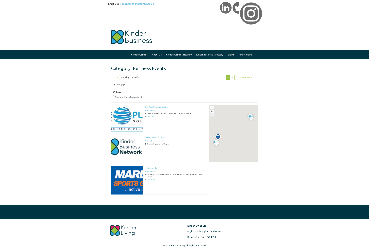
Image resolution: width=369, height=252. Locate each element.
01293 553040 (151, 116)
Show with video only (129, 97)
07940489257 (151, 180)
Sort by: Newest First (243, 77)
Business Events (150, 110)
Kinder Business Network (155, 137)
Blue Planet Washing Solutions (157, 107)
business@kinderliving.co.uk (138, 3)
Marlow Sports (151, 168)
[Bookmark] (113, 132)
